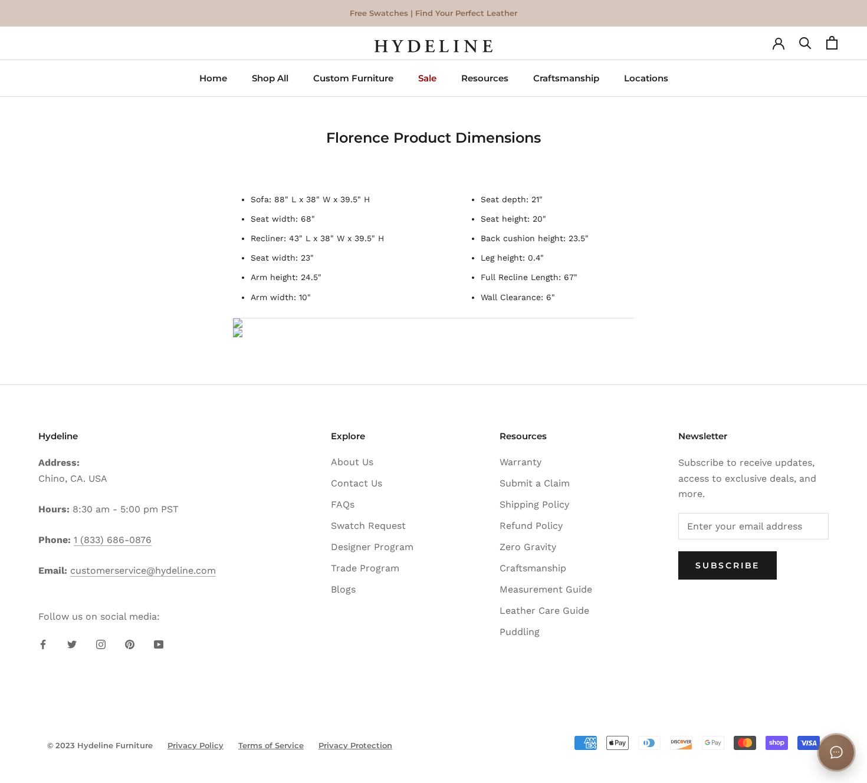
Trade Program (365, 568)
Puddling (520, 631)
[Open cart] (832, 46)
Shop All (270, 78)
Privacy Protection (355, 745)
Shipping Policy (534, 504)
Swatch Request (368, 525)
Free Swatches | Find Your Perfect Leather (433, 13)
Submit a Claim (535, 483)
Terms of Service (271, 745)
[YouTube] (158, 644)
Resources (484, 78)
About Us (352, 462)
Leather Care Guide (544, 610)
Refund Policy (531, 525)
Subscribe (727, 565)
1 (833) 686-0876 (113, 539)
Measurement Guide (546, 589)
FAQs (342, 504)
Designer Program (372, 546)
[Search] (805, 46)
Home (213, 78)
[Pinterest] (129, 644)
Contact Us (356, 483)
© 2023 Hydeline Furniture (100, 745)
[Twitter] (72, 644)
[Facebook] (43, 644)
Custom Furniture (353, 78)
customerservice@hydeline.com (143, 570)
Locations (646, 78)
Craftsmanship (566, 78)
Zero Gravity (528, 546)
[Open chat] (836, 752)
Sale (427, 78)
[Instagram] (101, 644)
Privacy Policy (196, 745)
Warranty (520, 462)
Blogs (343, 589)
